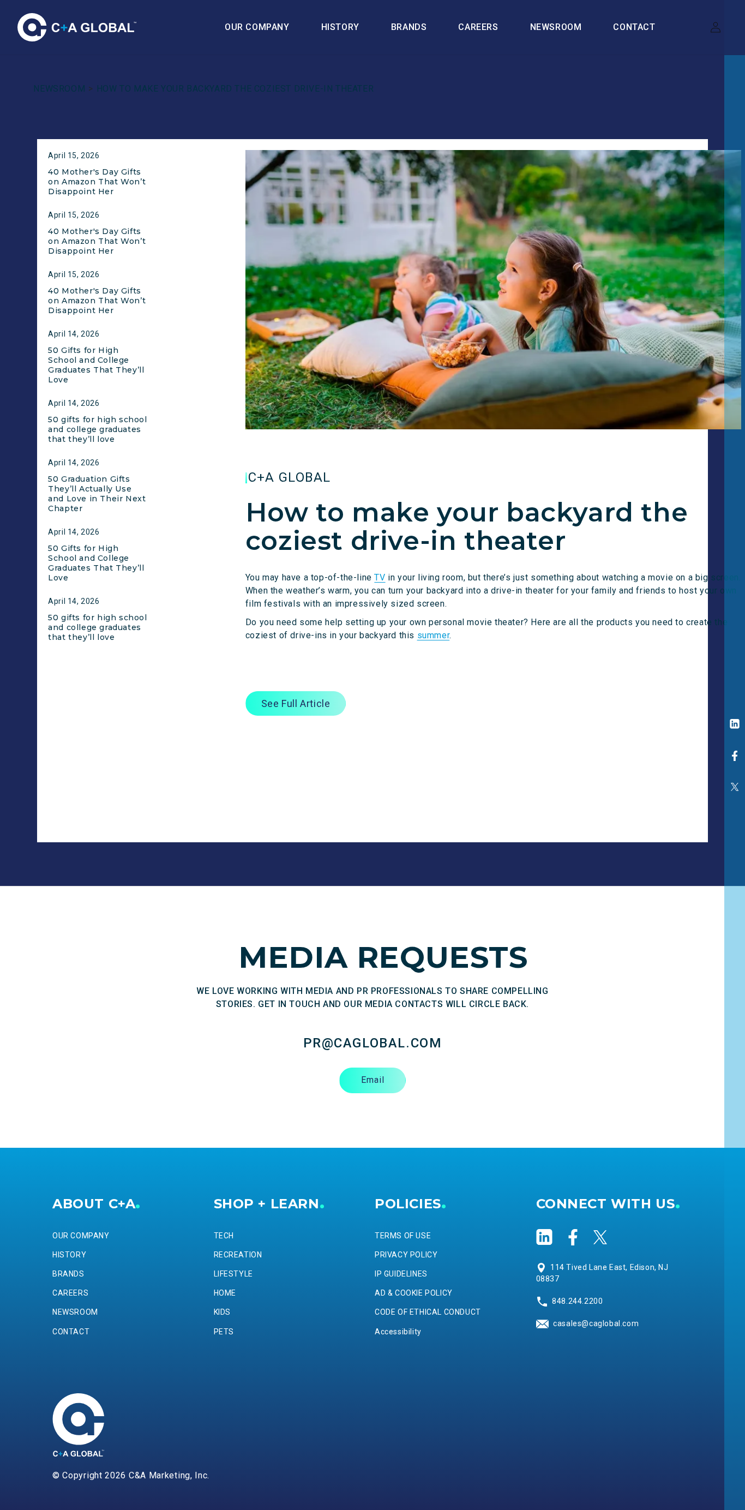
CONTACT (70, 1331)
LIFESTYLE (233, 1273)
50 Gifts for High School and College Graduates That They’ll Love (96, 365)
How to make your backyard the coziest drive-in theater (235, 88)
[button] (409, 27)
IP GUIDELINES (401, 1273)
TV (379, 577)
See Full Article (296, 703)
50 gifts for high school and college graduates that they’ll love (97, 429)
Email (372, 1080)
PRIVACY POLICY (406, 1254)
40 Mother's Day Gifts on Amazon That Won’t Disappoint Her (97, 181)
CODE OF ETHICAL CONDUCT (428, 1312)
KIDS (222, 1312)
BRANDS (68, 1273)
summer (433, 635)
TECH (224, 1235)
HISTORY (69, 1254)
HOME (225, 1293)
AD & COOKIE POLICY (414, 1293)
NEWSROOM (59, 88)
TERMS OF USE (403, 1235)
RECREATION (238, 1254)
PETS (224, 1331)
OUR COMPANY (81, 1235)
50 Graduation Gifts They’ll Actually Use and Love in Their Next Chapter (97, 493)
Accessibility (398, 1331)
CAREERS (70, 1293)
